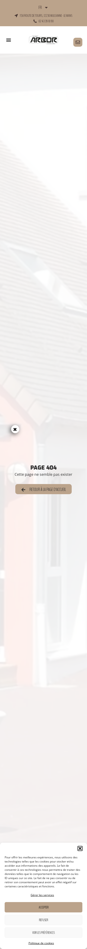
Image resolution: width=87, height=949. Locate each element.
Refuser (43, 920)
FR (40, 8)
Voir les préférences (43, 932)
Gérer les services (42, 895)
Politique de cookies (41, 943)
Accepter (43, 907)
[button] (80, 848)
